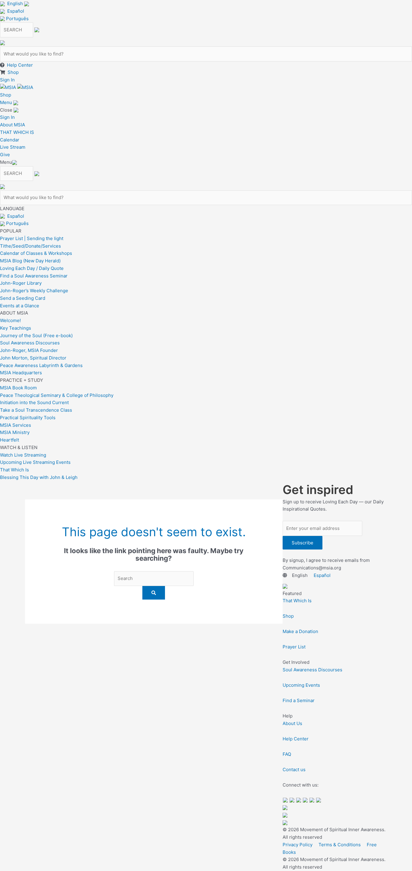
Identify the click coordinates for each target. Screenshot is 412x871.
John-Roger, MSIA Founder (29, 350)
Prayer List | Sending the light (31, 238)
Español (15, 11)
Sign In (7, 80)
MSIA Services (15, 425)
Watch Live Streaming (23, 455)
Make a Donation (300, 631)
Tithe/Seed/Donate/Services (30, 246)
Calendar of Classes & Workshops (36, 253)
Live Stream (12, 147)
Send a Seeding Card (22, 298)
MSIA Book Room (18, 388)
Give (5, 154)
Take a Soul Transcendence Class (36, 410)
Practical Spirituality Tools (27, 417)
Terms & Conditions (340, 844)
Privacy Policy (297, 844)
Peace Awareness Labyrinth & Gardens (41, 365)
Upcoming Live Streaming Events (35, 462)
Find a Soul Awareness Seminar (34, 276)
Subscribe (302, 543)
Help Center (20, 65)
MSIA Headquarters (21, 372)
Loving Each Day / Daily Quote (32, 268)
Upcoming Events (301, 685)
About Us (292, 723)
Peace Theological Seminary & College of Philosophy (56, 395)
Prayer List (294, 647)
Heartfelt (9, 440)
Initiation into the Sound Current (34, 402)
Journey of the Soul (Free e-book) (36, 335)
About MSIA (12, 125)
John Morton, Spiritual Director (33, 358)
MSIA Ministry (15, 432)
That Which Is (14, 470)
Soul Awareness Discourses (30, 343)
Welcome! (10, 320)
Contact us (294, 769)
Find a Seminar (299, 700)
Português (17, 18)
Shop (13, 72)
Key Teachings (15, 328)
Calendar (9, 140)
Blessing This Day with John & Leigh (39, 477)
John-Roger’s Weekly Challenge (34, 290)
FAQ (287, 754)
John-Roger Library (21, 283)
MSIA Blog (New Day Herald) (30, 261)
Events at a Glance (19, 306)
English (15, 3)
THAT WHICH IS (17, 132)
